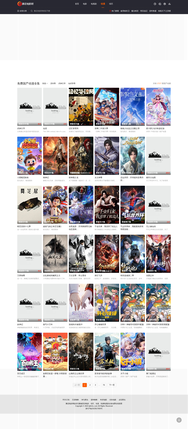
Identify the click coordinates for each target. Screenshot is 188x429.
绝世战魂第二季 (127, 275)
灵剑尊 (53, 83)
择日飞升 (98, 275)
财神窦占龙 (73, 177)
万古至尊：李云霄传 (77, 275)
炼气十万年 (48, 324)
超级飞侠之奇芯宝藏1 (52, 226)
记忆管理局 (73, 128)
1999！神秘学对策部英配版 (157, 324)
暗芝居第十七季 (24, 226)
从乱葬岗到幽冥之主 (51, 275)
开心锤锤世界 (100, 324)
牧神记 (46, 177)
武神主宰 (62, 83)
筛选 (45, 83)
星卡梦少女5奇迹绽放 (155, 128)
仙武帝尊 (71, 83)
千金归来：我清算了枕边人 (106, 226)
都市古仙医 (151, 177)
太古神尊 (98, 177)
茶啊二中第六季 (101, 128)
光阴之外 (150, 275)
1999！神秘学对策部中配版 (132, 324)
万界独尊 (21, 275)
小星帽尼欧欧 (23, 177)
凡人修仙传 (151, 226)
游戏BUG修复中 (76, 324)
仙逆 (45, 128)
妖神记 (20, 324)
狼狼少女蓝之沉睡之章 (130, 128)
